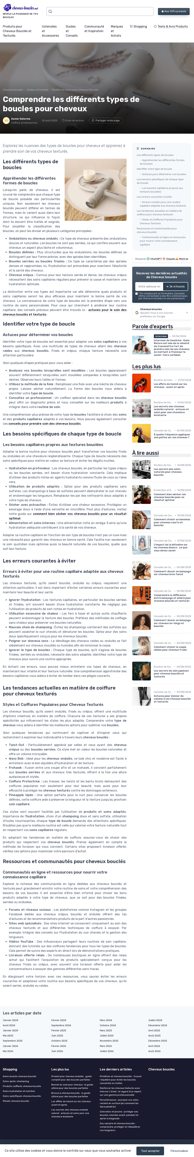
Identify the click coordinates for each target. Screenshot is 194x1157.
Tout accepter (150, 1151)
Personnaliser (179, 1151)
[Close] (165, 568)
